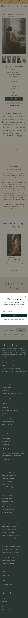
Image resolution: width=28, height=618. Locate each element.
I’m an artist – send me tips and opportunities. (14, 319)
